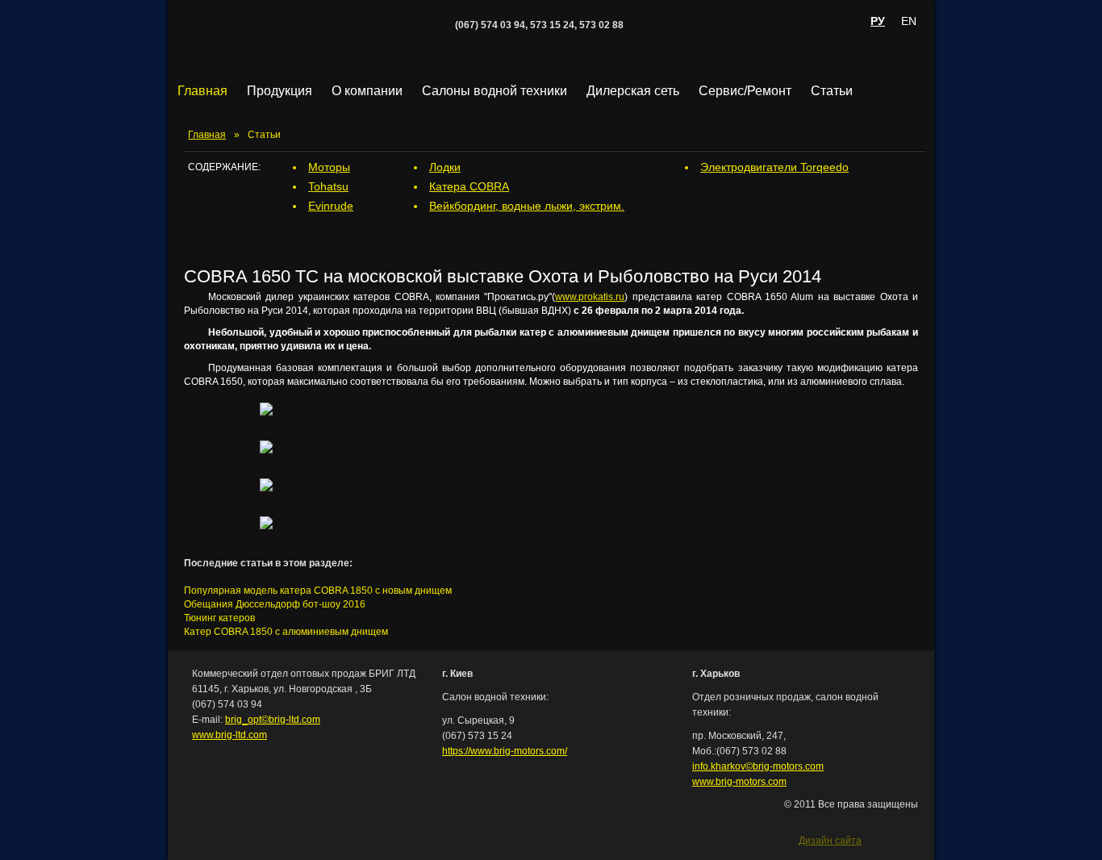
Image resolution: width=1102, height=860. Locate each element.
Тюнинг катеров (219, 618)
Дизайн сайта (830, 839)
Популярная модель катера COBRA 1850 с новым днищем (318, 590)
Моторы (329, 167)
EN (908, 21)
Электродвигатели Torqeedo (774, 167)
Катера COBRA (469, 186)
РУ (877, 21)
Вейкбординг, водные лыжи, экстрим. (526, 205)
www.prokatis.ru (589, 297)
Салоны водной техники (494, 91)
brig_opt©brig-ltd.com (272, 719)
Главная (202, 91)
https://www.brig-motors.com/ (504, 751)
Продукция (279, 91)
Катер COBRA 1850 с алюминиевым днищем (286, 631)
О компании (367, 91)
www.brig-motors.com (739, 781)
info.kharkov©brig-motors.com (758, 766)
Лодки (445, 167)
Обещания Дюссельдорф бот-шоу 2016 (274, 604)
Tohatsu (328, 186)
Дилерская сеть (632, 91)
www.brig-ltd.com (229, 735)
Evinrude (330, 205)
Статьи (832, 91)
